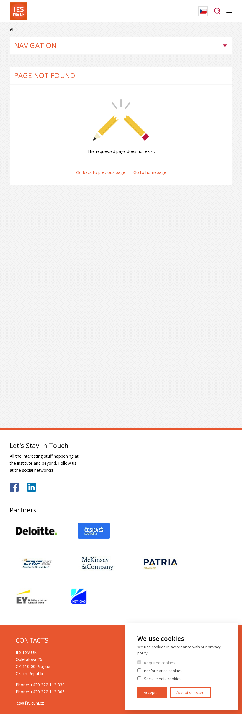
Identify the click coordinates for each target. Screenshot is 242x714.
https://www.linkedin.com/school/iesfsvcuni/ (31, 487)
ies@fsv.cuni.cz (30, 703)
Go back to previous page (100, 172)
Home (11, 29)
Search (217, 11)
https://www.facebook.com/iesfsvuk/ (14, 487)
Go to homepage (149, 172)
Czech (203, 11)
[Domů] (18, 11)
